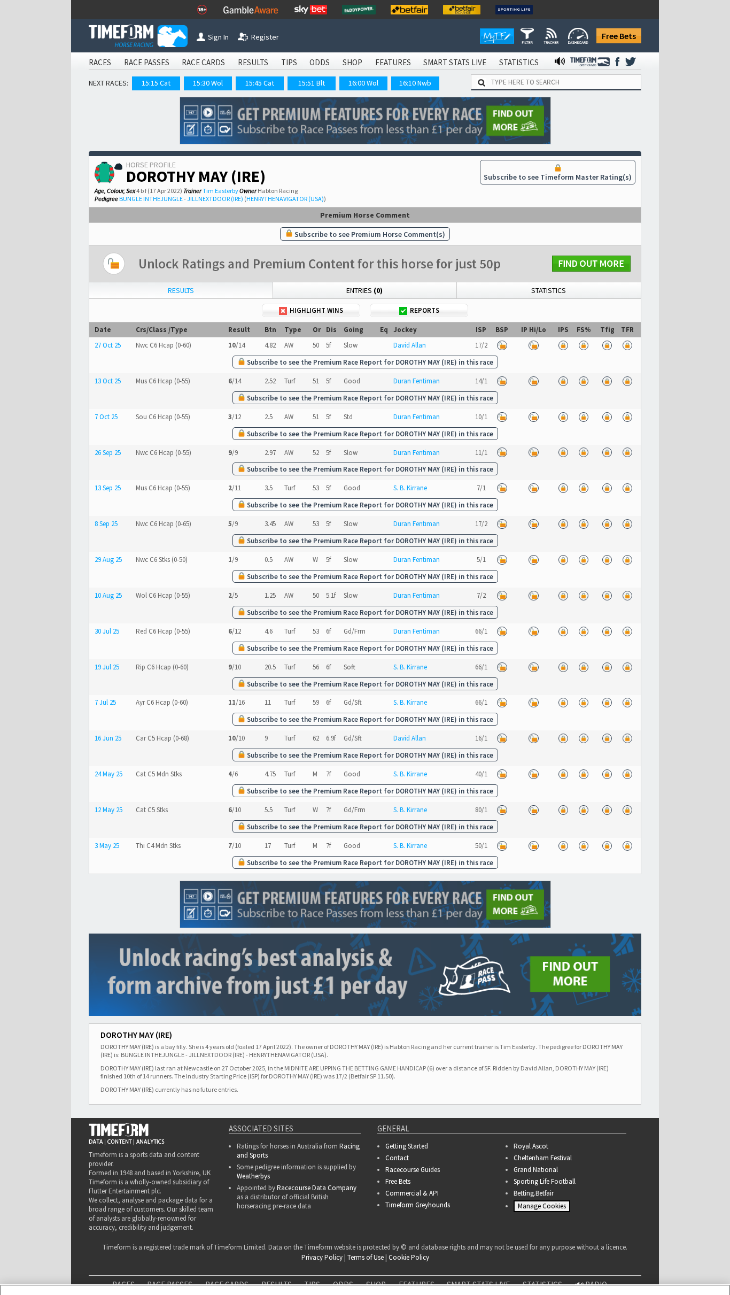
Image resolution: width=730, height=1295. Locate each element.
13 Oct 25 (108, 381)
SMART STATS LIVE (454, 62)
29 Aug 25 (108, 559)
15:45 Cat (259, 83)
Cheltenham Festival (543, 1157)
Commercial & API (412, 1193)
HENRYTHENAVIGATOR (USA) (285, 199)
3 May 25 (107, 845)
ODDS (319, 62)
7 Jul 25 (105, 702)
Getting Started (406, 1146)
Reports (424, 310)
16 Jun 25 (108, 738)
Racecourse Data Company (316, 1187)
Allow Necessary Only (601, 1263)
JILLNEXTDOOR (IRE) (215, 199)
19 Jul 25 (107, 667)
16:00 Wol (363, 83)
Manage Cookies (543, 1208)
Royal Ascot (531, 1146)
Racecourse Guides (412, 1169)
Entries (364, 290)
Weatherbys (253, 1176)
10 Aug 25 (108, 595)
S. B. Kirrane (410, 487)
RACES (100, 62)
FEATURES (393, 62)
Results (181, 290)
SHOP (352, 62)
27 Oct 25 (108, 345)
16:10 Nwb (415, 83)
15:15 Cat (156, 83)
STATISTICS (519, 62)
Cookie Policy (225, 1273)
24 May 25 (108, 773)
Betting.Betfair (534, 1193)
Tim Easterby (220, 191)
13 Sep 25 (108, 487)
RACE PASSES (146, 62)
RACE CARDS (203, 62)
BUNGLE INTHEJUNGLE (151, 199)
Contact (397, 1157)
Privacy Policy (300, 1273)
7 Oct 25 (106, 416)
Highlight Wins (316, 310)
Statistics (548, 290)
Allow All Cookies (520, 1263)
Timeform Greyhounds (417, 1204)
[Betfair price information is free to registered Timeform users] (501, 345)
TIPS (289, 62)
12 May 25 (108, 809)
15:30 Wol (208, 83)
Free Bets (619, 35)
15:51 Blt (311, 83)
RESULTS (253, 62)
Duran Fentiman (416, 381)
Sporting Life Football (545, 1181)
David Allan (409, 345)
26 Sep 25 (108, 452)
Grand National (536, 1169)
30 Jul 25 (107, 631)
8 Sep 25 (106, 523)
